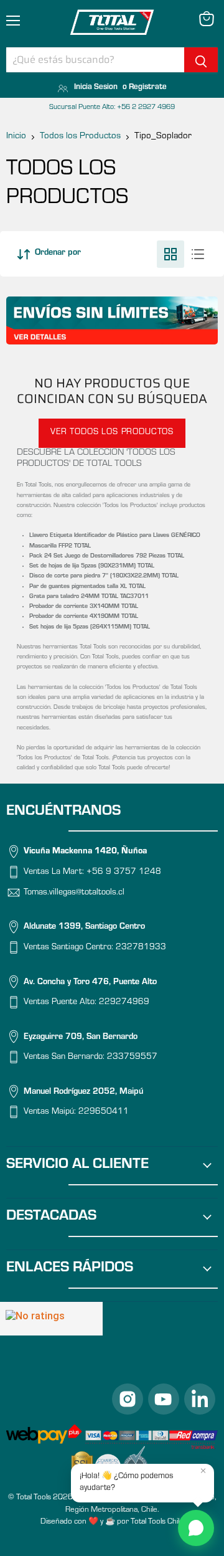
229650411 (103, 1112)
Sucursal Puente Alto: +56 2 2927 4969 (112, 107)
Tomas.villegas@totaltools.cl (74, 893)
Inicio (16, 136)
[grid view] (170, 254)
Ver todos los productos (112, 433)
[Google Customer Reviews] (51, 1318)
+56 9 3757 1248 (123, 872)
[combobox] (95, 59)
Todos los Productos (80, 136)
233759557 (132, 1057)
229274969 (124, 1003)
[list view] (198, 254)
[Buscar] (201, 59)
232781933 (141, 948)
